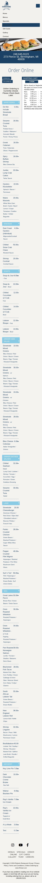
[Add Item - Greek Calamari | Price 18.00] (18, 142)
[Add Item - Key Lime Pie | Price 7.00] (18, 768)
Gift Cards (6, 29)
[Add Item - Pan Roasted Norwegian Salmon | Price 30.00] (18, 648)
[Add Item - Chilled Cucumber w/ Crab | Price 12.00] (18, 293)
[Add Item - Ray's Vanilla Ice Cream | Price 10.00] (18, 808)
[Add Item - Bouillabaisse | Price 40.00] (18, 743)
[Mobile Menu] (38, 6)
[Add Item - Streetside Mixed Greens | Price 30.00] (18, 367)
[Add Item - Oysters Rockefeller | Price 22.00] (18, 184)
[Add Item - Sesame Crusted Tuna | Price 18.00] (18, 121)
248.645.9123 (21, 54)
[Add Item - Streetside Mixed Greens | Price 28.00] (18, 417)
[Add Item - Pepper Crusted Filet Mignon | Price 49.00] (18, 551)
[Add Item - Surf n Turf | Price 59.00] (18, 573)
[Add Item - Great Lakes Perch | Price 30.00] (18, 595)
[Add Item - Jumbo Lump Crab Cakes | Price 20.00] (18, 170)
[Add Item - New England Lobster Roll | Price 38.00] (18, 710)
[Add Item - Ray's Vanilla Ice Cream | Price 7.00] (18, 799)
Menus (5, 17)
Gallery (5, 32)
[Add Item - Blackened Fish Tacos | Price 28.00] (18, 667)
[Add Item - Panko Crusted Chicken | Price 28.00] (18, 529)
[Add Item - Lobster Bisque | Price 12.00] (18, 320)
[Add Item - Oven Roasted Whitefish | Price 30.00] (18, 609)
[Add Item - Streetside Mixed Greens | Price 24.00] (18, 392)
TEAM (20, 857)
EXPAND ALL (6, 78)
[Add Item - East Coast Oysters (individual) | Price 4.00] (18, 228)
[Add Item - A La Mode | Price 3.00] (18, 825)
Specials (6, 21)
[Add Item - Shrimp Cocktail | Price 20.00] (18, 258)
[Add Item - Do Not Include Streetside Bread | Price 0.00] (18, 107)
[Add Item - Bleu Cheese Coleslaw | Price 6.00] (18, 441)
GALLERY (12, 857)
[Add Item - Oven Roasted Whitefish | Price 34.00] (18, 626)
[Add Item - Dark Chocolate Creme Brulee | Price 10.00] (18, 774)
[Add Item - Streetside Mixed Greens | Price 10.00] (18, 346)
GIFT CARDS (24, 855)
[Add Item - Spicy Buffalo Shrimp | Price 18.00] (18, 156)
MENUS (11, 852)
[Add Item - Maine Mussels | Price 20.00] (18, 198)
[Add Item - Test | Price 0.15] (18, 830)
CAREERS (30, 857)
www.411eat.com (21, 868)
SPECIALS (21, 852)
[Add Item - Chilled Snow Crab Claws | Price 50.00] (18, 245)
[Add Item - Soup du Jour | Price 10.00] (18, 284)
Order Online (7, 25)
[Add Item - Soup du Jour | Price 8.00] (18, 275)
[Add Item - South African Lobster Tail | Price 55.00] (18, 691)
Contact (6, 36)
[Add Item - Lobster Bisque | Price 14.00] (18, 329)
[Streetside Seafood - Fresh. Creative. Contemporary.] (6, 5)
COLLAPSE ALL (7, 81)
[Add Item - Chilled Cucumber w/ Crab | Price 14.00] (18, 306)
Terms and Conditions (16, 865)
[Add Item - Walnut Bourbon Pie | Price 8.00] (18, 791)
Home (5, 13)
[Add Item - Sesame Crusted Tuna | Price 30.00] (18, 488)
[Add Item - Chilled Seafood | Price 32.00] (18, 463)
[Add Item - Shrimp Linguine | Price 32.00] (18, 727)
